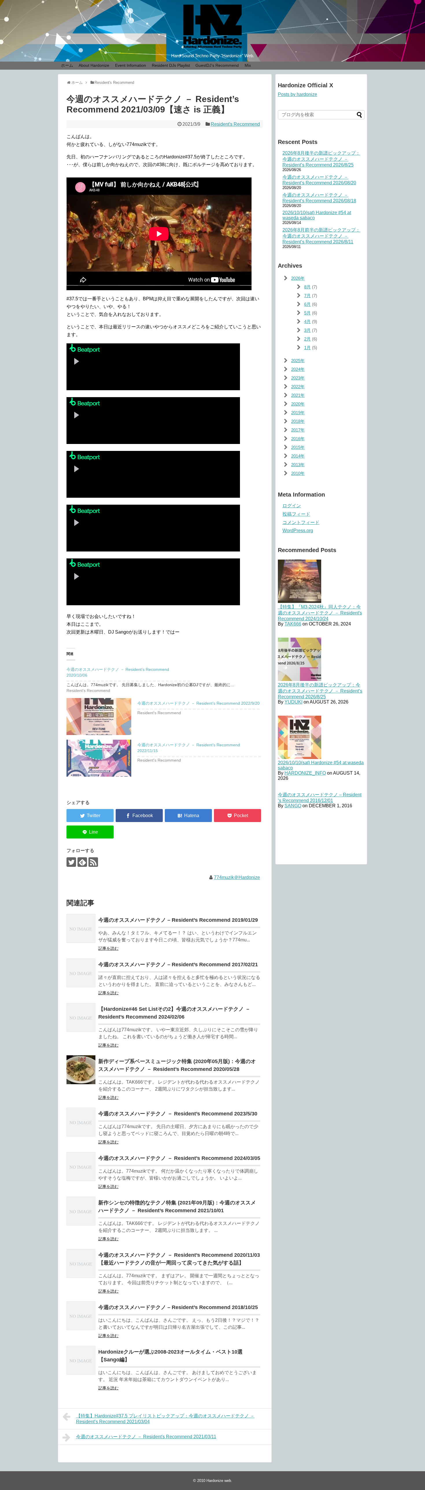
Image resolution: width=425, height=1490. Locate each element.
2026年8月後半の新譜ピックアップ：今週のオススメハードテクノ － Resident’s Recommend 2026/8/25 (321, 159)
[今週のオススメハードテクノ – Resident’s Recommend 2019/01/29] (80, 928)
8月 (307, 286)
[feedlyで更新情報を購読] (82, 862)
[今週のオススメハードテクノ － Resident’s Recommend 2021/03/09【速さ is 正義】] (188, 815)
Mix (248, 65)
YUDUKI (293, 701)
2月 (307, 338)
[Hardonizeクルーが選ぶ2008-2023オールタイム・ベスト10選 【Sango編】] (80, 1360)
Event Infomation (130, 65)
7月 (307, 295)
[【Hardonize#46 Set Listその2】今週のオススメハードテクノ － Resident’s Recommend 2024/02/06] (80, 1017)
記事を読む (108, 948)
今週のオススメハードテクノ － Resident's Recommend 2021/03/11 (146, 1436)
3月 (307, 330)
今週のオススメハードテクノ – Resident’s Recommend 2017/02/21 (178, 964)
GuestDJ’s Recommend (217, 65)
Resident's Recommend (235, 124)
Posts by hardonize (297, 94)
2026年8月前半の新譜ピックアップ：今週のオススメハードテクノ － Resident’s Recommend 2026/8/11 (321, 235)
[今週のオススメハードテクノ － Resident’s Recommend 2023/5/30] (80, 1122)
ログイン (291, 505)
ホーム (67, 65)
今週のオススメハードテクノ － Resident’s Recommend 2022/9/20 (198, 703)
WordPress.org (297, 530)
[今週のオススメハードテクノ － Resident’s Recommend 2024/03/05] (80, 1166)
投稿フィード (296, 514)
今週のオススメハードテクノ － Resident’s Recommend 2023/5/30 (177, 1114)
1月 (307, 347)
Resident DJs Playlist (171, 65)
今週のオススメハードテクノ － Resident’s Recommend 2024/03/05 (179, 1158)
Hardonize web (218, 1480)
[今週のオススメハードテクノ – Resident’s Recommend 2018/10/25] (80, 1315)
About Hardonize (94, 65)
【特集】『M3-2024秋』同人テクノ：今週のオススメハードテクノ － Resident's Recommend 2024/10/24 (320, 612)
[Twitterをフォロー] (71, 862)
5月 (307, 312)
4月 (307, 321)
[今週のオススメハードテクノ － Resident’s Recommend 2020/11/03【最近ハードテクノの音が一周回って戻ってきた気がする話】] (80, 1263)
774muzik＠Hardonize (237, 877)
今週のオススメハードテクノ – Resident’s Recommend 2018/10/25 (178, 1307)
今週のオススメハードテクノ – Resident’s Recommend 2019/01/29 (178, 920)
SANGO (292, 805)
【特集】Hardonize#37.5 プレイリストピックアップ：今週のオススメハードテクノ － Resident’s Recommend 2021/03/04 (165, 1418)
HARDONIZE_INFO (305, 773)
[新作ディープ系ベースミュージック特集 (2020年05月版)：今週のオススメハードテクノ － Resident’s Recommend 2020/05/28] (80, 1069)
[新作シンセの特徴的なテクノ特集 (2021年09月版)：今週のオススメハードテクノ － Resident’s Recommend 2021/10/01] (80, 1211)
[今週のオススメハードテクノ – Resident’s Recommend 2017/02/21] (80, 972)
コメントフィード (300, 522)
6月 (307, 304)
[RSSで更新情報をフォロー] (93, 862)
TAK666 (292, 623)
